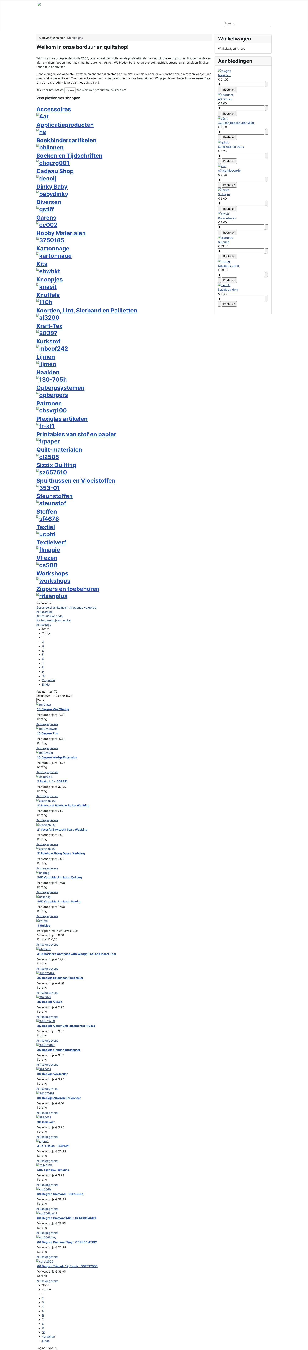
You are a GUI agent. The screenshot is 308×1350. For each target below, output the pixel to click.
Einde (46, 684)
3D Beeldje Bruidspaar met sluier (60, 978)
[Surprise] (225, 237)
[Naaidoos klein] (224, 285)
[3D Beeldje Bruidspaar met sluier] (45, 973)
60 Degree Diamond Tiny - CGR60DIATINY (67, 1242)
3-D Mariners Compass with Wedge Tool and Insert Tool (76, 954)
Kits (41, 263)
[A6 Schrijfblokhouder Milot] (223, 118)
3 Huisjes (43, 925)
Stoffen (46, 511)
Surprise (223, 242)
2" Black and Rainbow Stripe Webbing (63, 805)
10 (43, 676)
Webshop (48, 24)
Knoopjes (49, 279)
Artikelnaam (44, 612)
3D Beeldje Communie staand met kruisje (66, 1026)
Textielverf (51, 542)
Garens (46, 217)
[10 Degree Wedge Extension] (44, 752)
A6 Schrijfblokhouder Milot (236, 123)
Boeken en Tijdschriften (69, 155)
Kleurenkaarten (122, 24)
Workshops (96, 24)
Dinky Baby (52, 186)
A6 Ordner (225, 99)
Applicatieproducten (65, 124)
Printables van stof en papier (76, 434)
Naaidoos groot (228, 265)
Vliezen (46, 557)
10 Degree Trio (47, 733)
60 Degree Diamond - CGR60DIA (60, 1194)
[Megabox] (224, 70)
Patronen (49, 403)
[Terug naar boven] (303, 1345)
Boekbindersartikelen (66, 140)
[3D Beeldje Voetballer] (43, 1069)
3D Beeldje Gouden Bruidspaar (58, 1050)
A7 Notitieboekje (229, 170)
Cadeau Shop (55, 171)
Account (176, 24)
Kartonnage (52, 248)
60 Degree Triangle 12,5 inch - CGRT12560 (67, 1266)
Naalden (48, 372)
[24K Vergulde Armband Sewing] (43, 896)
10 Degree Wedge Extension (57, 757)
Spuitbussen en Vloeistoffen (75, 480)
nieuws (70, 90)
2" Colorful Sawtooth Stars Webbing (62, 829)
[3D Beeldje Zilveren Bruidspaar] (45, 1093)
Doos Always (227, 218)
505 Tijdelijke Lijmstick (53, 1170)
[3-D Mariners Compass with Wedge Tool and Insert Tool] (43, 949)
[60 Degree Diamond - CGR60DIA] (43, 1189)
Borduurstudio (71, 24)
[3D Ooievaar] (43, 1117)
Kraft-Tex (49, 325)
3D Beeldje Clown (49, 1002)
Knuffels (48, 294)
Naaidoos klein (228, 289)
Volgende (48, 680)
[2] (46, 800)
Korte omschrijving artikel (53, 620)
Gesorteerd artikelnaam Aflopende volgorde (66, 607)
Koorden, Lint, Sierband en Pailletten (86, 310)
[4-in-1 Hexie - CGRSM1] (42, 1141)
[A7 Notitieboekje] (222, 166)
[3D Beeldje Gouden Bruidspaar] (45, 1045)
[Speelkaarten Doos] (223, 142)
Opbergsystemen (60, 387)
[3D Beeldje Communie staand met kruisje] (45, 1021)
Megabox (224, 75)
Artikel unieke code (49, 616)
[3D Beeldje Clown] (43, 997)
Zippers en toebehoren (67, 588)
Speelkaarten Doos (231, 146)
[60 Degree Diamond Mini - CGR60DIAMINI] (46, 1213)
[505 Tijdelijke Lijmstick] (44, 1165)
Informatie (152, 24)
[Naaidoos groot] (224, 261)
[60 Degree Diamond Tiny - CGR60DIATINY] (46, 1237)
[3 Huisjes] (42, 920)
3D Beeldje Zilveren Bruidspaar (59, 1098)
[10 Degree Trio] (47, 728)
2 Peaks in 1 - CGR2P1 (52, 781)
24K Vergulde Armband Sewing (59, 901)
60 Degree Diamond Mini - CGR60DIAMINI (66, 1218)
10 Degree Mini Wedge (53, 709)
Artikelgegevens (47, 724)
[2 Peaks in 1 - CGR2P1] (44, 776)
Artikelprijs (43, 624)
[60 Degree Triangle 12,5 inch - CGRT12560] (44, 1261)
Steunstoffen (54, 496)
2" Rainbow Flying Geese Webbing (61, 853)
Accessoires (53, 109)
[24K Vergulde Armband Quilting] (43, 872)
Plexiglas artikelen (62, 418)
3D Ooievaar (46, 1122)
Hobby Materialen (61, 233)
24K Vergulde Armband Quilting (59, 877)
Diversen (48, 202)
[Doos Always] (223, 213)
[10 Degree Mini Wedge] (43, 704)
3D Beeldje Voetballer (52, 1074)
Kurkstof (48, 341)
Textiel (45, 527)
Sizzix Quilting (56, 465)
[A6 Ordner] (225, 94)
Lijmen (45, 356)
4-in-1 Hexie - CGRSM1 (53, 1146)
